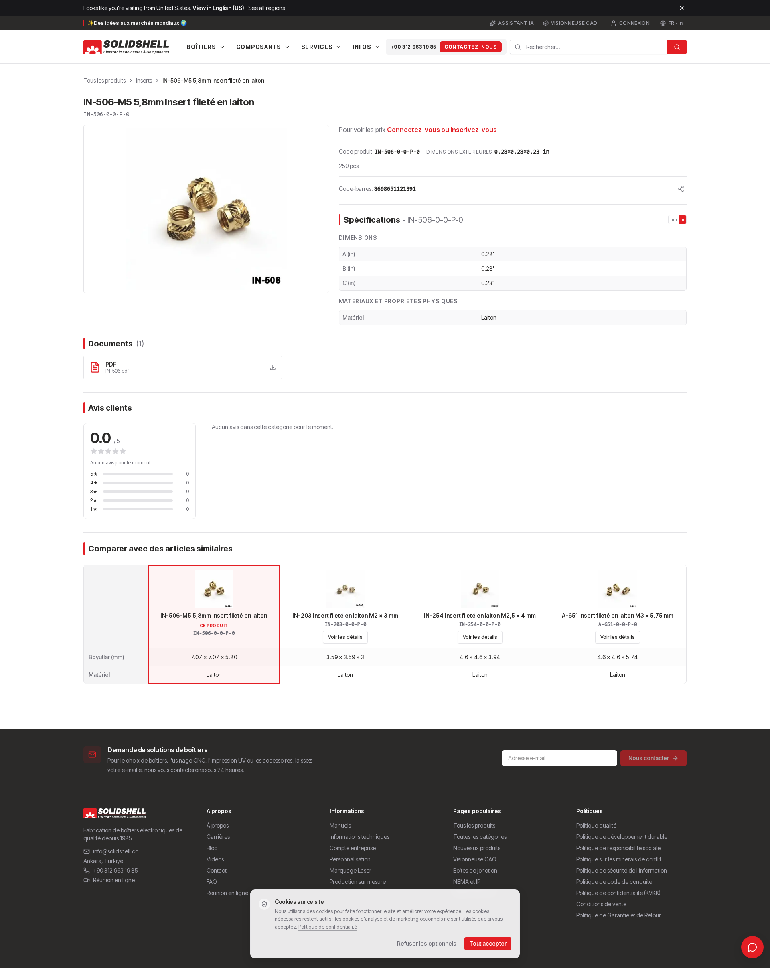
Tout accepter (488, 943)
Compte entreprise (353, 847)
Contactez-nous (470, 47)
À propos (218, 825)
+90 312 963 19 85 (413, 47)
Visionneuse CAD (574, 23)
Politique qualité (596, 825)
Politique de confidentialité (327, 927)
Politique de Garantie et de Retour (618, 915)
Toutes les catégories (480, 836)
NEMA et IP (466, 881)
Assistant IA (516, 23)
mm (674, 219)
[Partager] (681, 188)
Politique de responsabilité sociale (618, 847)
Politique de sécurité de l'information (621, 870)
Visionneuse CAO (474, 859)
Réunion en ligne (114, 880)
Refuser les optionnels (426, 943)
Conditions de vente (601, 904)
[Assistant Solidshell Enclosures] (752, 947)
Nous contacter (648, 758)
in (683, 219)
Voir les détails (345, 637)
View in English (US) (218, 7)
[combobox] (589, 47)
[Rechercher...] (677, 47)
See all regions (266, 7)
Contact (217, 870)
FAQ (212, 881)
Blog (212, 847)
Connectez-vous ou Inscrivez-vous (442, 130)
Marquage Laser (350, 870)
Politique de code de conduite (614, 881)
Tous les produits (104, 80)
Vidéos (215, 859)
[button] (206, 209)
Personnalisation (350, 859)
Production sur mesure (358, 881)
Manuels (340, 825)
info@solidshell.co (115, 851)
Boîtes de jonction (475, 870)
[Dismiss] (682, 8)
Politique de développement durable (621, 836)
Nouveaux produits (476, 847)
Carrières (218, 836)
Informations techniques (359, 836)
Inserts (144, 80)
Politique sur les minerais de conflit (618, 859)
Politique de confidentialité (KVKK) (618, 892)
